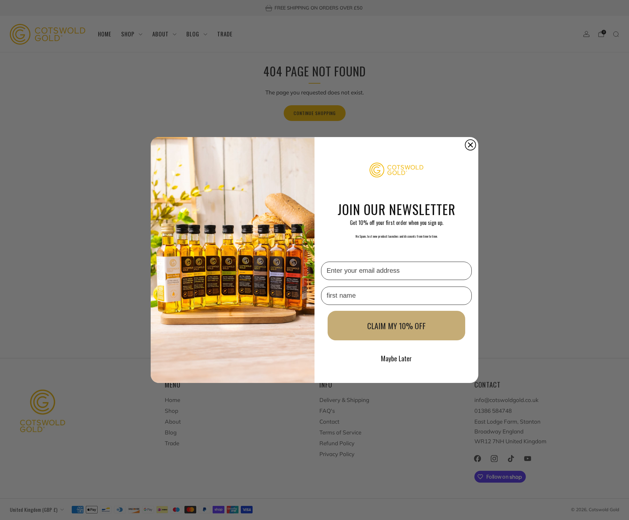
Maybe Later (396, 358)
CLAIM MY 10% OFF (396, 325)
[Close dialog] (470, 145)
